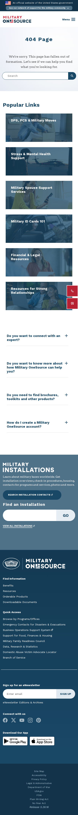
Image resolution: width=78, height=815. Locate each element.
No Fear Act (39, 803)
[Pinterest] (38, 720)
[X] (13, 720)
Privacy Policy (39, 779)
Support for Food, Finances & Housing (27, 635)
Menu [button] (66, 19)
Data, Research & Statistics (20, 646)
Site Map (39, 771)
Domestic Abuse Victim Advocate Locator (29, 652)
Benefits (8, 585)
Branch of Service (14, 657)
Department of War (39, 787)
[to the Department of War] (8, 3)
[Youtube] (22, 720)
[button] (39, 8)
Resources (9, 591)
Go (66, 515)
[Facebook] (5, 720)
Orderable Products (15, 596)
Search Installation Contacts (29, 494)
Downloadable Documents (20, 602)
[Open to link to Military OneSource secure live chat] (72, 303)
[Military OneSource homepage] (17, 19)
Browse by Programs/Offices (21, 618)
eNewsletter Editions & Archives (23, 702)
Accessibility (39, 775)
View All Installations (17, 525)
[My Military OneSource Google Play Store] (15, 740)
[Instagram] (30, 720)
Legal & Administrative (39, 783)
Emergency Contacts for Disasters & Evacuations (34, 624)
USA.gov (39, 791)
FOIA (39, 795)
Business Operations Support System (26, 630)
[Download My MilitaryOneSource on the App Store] (42, 740)
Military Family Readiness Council (24, 641)
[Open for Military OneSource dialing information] (72, 291)
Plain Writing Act (39, 799)
